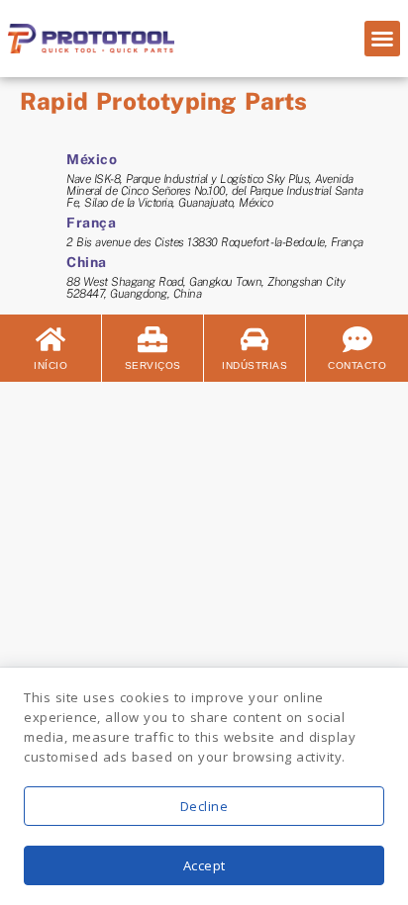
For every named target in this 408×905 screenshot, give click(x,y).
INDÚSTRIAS (254, 365)
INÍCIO (50, 365)
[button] (382, 38)
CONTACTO (357, 365)
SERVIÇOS (153, 365)
